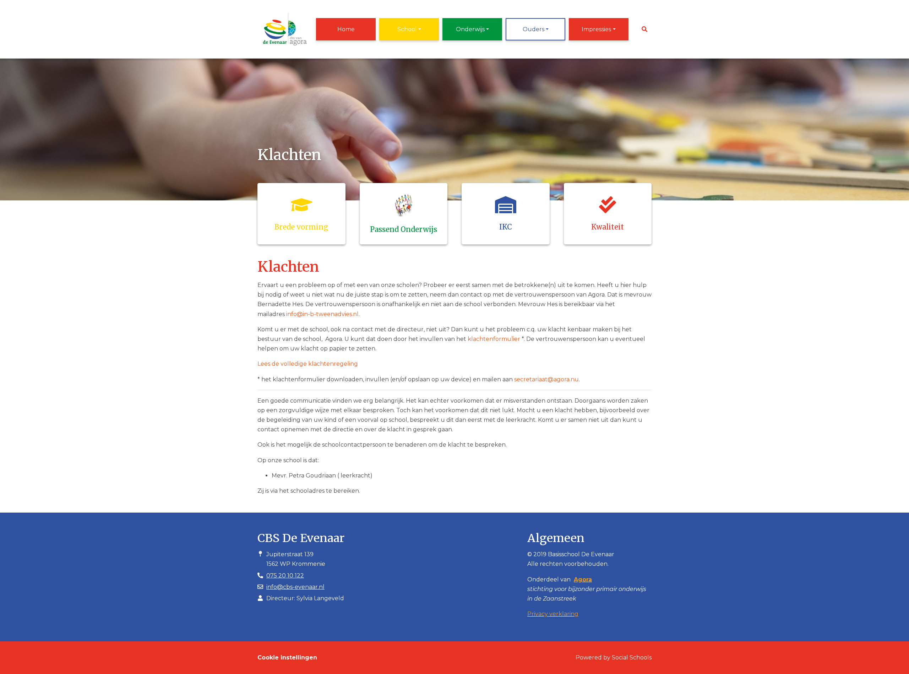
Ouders (533, 29)
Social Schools (632, 657)
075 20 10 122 (285, 575)
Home (346, 29)
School (407, 29)
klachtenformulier (494, 339)
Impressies (596, 29)
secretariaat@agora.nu (546, 379)
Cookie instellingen (287, 657)
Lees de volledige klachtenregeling (307, 363)
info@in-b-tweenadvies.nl (322, 314)
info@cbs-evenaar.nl (295, 587)
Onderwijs (470, 29)
